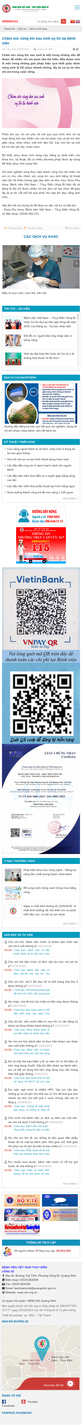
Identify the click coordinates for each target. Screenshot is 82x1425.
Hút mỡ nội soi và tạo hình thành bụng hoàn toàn (38, 459)
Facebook (8, 1405)
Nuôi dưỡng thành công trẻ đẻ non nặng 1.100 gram (40, 492)
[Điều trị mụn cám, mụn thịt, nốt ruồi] (41, 267)
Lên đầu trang (34, 228)
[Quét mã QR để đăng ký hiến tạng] (41, 703)
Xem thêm (69, 498)
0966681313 (10, 21)
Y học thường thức (19, 861)
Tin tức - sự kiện (17, 308)
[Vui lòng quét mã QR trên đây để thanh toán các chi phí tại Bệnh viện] (41, 613)
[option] (41, 272)
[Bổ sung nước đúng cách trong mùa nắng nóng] (13, 893)
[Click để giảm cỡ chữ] (74, 49)
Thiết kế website (12, 1315)
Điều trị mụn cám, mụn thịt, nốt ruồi (24, 293)
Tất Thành (44, 1315)
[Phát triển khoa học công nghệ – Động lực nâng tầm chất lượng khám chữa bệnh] (13, 875)
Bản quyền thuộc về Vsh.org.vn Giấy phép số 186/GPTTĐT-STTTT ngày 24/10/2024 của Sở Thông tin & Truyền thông (39, 1308)
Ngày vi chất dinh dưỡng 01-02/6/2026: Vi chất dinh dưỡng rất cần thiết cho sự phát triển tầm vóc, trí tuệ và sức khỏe (49, 910)
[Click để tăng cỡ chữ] (77, 49)
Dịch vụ (22, 28)
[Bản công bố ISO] (41, 799)
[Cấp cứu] (41, 545)
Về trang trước (15, 228)
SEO (31, 1315)
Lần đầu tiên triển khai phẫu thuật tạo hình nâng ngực (41, 486)
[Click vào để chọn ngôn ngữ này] (78, 22)
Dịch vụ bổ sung (38, 28)
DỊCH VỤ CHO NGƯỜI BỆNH (20, 377)
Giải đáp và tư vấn (18, 934)
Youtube (32, 1401)
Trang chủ (9, 28)
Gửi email (73, 228)
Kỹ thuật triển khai (19, 442)
